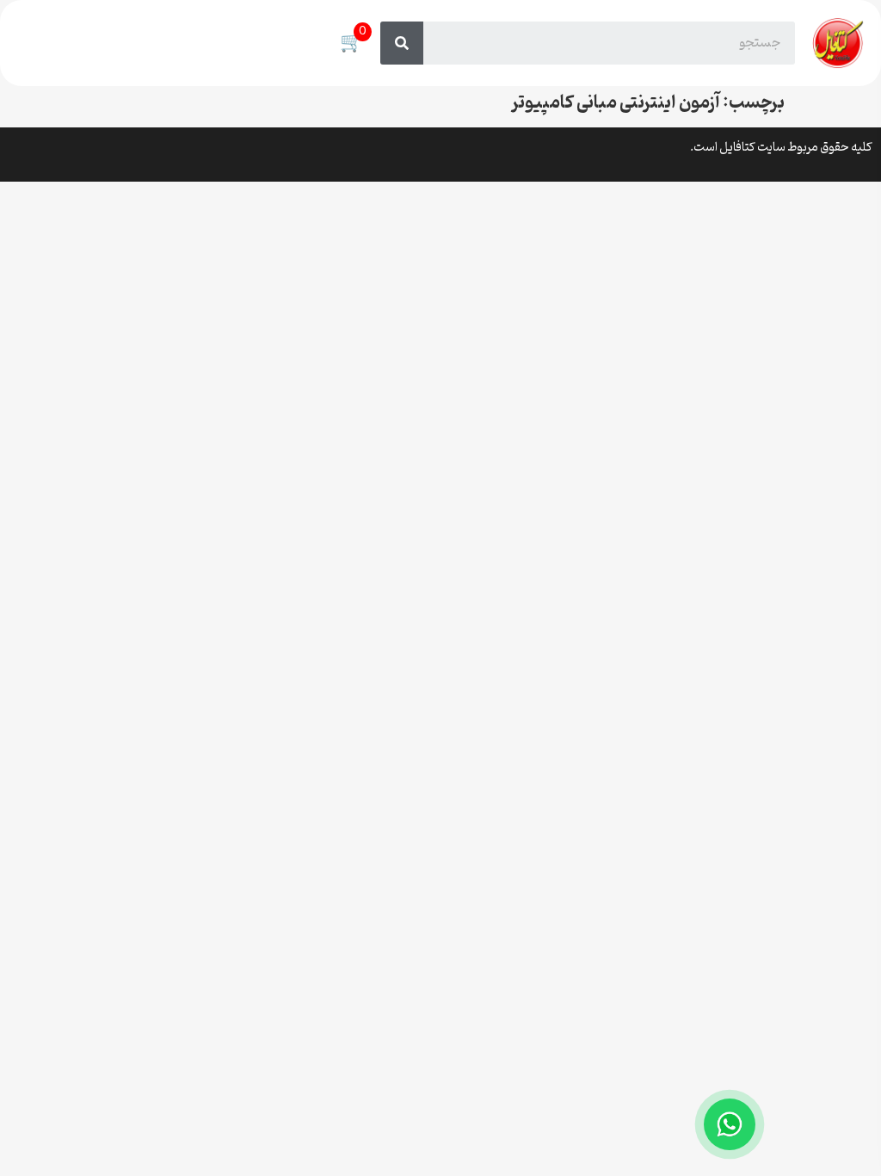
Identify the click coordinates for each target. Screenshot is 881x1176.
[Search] (401, 43)
